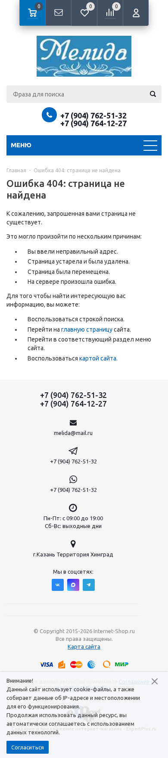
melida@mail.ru (73, 433)
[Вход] (136, 13)
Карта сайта (84, 646)
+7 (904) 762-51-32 (93, 115)
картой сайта (97, 358)
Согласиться (27, 747)
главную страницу (86, 329)
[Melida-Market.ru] (84, 56)
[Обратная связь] (58, 13)
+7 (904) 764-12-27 (93, 123)
